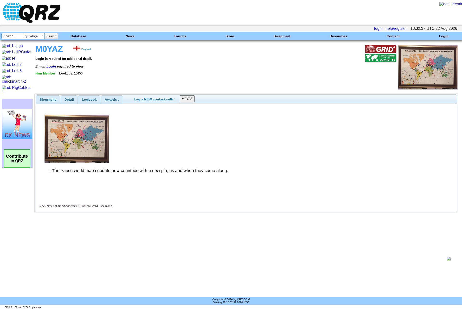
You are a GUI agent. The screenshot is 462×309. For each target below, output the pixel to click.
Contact (393, 36)
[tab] (48, 99)
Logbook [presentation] (89, 99)
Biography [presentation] (48, 99)
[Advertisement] (240, 258)
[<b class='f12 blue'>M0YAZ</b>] (428, 88)
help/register (396, 28)
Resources (338, 36)
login (378, 28)
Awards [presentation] (112, 99)
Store (229, 36)
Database (78, 36)
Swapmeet (282, 36)
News (130, 36)
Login (444, 36)
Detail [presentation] (69, 99)
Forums (180, 36)
